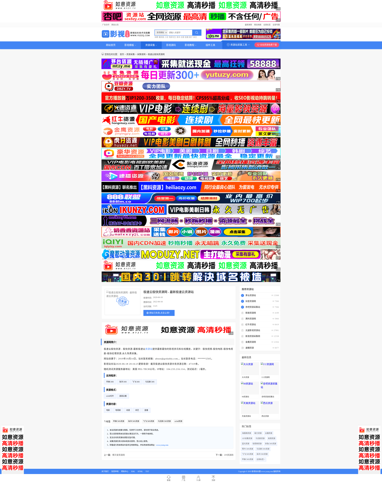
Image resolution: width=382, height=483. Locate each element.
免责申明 (114, 471)
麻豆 (195, 37)
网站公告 (115, 25)
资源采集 (150, 45)
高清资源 (271, 438)
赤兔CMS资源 (270, 444)
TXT (147, 471)
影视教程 (190, 45)
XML (133, 471)
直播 (186, 37)
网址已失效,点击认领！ (160, 313)
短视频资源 (257, 444)
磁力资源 (258, 433)
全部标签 (267, 25)
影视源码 (171, 45)
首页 (122, 54)
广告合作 (105, 25)
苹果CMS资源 (118, 421)
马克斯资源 (260, 438)
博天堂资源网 (118, 455)
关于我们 (105, 471)
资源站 (149, 349)
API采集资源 (247, 438)
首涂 (178, 37)
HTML (140, 471)
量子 (191, 37)
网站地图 (257, 25)
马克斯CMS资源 (164, 421)
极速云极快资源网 (156, 54)
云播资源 (268, 433)
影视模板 (129, 45)
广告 (183, 480)
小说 (166, 37)
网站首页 (110, 45)
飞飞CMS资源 (148, 421)
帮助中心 (124, 471)
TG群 (198, 480)
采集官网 (141, 54)
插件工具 (210, 45)
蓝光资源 (245, 444)
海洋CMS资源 (133, 421)
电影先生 (172, 37)
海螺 (156, 37)
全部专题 (276, 25)
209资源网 (228, 455)
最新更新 (248, 25)
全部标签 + (261, 459)
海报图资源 (246, 433)
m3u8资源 (178, 421)
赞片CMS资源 (247, 449)
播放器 (161, 37)
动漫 (182, 37)
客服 (168, 480)
